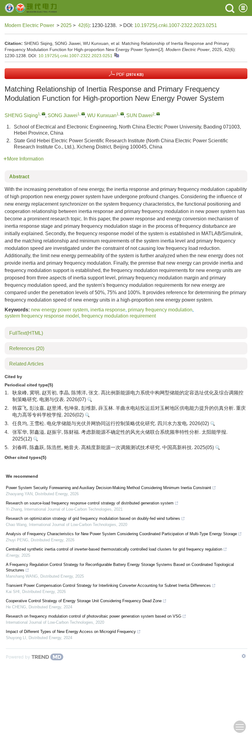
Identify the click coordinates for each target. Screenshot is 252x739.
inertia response (107, 309)
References (26, 348)
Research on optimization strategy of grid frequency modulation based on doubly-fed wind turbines (93, 518)
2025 (66, 25)
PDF (129, 74)
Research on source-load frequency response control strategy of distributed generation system (90, 503)
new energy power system (59, 309)
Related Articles (26, 363)
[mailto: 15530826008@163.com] (158, 113)
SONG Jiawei (62, 115)
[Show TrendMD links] (243, 656)
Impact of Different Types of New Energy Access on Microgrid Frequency (71, 631)
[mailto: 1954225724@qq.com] (83, 113)
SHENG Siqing (21, 115)
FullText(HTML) (26, 333)
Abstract (19, 176)
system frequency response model (42, 315)
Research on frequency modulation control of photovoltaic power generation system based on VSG (93, 616)
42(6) (83, 25)
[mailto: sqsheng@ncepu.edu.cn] (43, 113)
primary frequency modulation (160, 309)
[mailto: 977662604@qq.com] (122, 113)
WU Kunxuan (101, 115)
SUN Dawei (139, 115)
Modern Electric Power (29, 25)
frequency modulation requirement (118, 315)
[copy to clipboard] (116, 55)
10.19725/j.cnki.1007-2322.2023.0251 (175, 25)
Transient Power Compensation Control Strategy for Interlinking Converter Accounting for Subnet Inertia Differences (108, 585)
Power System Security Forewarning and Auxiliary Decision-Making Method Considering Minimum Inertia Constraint (108, 487)
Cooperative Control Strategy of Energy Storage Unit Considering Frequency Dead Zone (84, 601)
